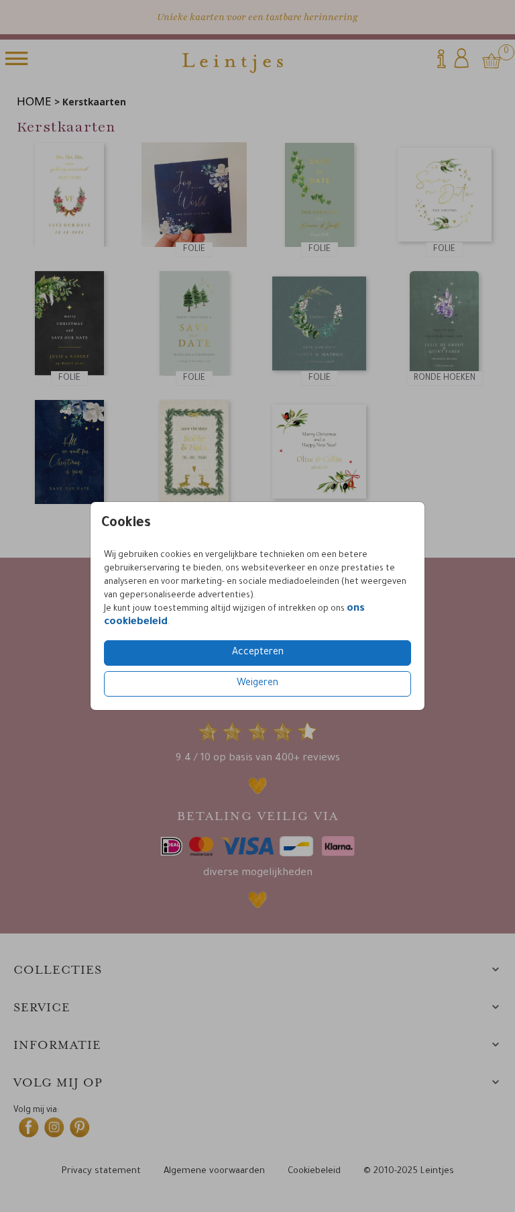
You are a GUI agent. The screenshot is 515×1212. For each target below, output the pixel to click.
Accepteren (258, 653)
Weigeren (257, 683)
